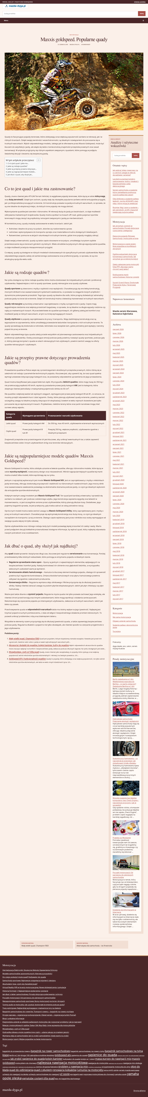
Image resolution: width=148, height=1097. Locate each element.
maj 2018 (116, 551)
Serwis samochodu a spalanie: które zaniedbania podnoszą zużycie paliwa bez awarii (125, 192)
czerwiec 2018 (118, 547)
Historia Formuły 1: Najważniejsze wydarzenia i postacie (25, 991)
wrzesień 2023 (118, 401)
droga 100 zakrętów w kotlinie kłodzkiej (37, 1055)
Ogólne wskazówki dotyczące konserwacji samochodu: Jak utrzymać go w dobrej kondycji (125, 256)
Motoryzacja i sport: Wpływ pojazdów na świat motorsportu (27, 1039)
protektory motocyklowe (94, 1067)
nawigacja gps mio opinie (115, 1063)
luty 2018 (116, 563)
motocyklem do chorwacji (26, 1063)
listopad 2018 (118, 527)
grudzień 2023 (118, 393)
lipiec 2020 (117, 500)
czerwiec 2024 (118, 381)
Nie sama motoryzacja (122, 617)
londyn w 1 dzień (88, 1059)
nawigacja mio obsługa (132, 1063)
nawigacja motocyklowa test (10, 1067)
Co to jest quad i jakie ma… (18, 163)
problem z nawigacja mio (73, 1066)
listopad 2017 (118, 575)
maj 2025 (116, 353)
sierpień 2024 (118, 373)
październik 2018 (120, 531)
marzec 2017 (118, 591)
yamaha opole (121, 1074)
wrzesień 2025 (118, 349)
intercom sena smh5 (122, 1055)
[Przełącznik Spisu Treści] (37, 160)
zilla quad (48, 1078)
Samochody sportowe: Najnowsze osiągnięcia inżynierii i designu (29, 980)
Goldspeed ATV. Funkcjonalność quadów (27, 659)
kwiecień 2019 (118, 519)
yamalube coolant (32, 1078)
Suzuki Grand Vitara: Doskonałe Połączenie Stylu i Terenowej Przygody (126, 284)
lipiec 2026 (117, 333)
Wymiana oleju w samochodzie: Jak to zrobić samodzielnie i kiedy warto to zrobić (35, 1036)
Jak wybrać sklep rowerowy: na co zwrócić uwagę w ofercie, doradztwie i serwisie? (125, 172)
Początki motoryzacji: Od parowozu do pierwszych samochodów (123, 875)
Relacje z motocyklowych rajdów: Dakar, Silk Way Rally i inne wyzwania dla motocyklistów (38, 1025)
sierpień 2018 (118, 539)
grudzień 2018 (118, 523)
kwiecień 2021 (118, 464)
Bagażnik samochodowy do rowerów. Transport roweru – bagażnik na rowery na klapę (38, 1011)
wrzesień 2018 (118, 535)
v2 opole (65, 1074)
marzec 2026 (118, 341)
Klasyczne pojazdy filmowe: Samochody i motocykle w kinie (125, 237)
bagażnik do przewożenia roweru (16, 1051)
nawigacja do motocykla (98, 1063)
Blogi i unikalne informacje (13, 1018)
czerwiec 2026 (118, 337)
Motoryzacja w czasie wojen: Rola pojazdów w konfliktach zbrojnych (124, 246)
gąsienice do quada (102, 1055)
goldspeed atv (62, 1055)
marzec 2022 (118, 420)
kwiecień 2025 (118, 357)
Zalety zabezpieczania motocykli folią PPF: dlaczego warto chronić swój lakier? (126, 266)
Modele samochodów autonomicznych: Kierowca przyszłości (27, 973)
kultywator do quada (71, 1059)
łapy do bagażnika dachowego (67, 1078)
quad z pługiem (43, 1070)
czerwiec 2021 (118, 456)
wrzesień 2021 (118, 444)
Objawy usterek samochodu (124, 621)
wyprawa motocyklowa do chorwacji (99, 1074)
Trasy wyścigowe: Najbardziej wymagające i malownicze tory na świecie (31, 1008)
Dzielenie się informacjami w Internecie (124, 911)
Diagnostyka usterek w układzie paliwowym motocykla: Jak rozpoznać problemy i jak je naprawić (42, 1022)
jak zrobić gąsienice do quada (27, 1058)
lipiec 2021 (117, 452)
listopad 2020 (118, 484)
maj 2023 (116, 404)
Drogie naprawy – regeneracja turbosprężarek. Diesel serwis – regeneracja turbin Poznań (39, 1015)
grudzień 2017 (118, 571)
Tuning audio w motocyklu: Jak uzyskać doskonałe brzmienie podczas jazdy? (33, 1004)
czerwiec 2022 (118, 412)
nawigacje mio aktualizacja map (27, 1067)
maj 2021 (116, 460)
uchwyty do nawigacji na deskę (15, 1074)
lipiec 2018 (117, 543)
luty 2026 (116, 345)
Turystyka (117, 631)
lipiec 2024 (117, 377)
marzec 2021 (118, 468)
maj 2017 (116, 583)
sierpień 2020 (118, 496)
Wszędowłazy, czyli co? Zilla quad (24, 652)
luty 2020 (116, 515)
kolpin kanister (54, 1058)
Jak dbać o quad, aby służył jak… (20, 174)
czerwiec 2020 (118, 504)
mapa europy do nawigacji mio (113, 1058)
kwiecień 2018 (118, 555)
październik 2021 (120, 440)
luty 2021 (116, 472)
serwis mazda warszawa (129, 1070)
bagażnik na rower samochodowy (50, 1051)
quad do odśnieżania (21, 1070)
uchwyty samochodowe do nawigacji (44, 1074)
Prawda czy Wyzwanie (122, 838)
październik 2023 (120, 397)
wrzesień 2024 (118, 369)
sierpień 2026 (118, 329)
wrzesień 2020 (118, 492)
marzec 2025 (118, 361)
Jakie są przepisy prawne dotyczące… (22, 169)
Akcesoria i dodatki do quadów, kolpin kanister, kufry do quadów (39, 645)
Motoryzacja (74, 35)
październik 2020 (120, 488)
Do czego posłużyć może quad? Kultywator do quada (24, 977)
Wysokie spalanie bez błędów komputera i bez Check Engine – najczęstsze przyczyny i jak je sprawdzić (126, 801)
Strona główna (140, 2)
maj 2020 (116, 508)
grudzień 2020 (118, 480)
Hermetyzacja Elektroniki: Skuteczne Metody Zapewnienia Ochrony (29, 970)
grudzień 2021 (118, 432)
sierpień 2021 (118, 448)
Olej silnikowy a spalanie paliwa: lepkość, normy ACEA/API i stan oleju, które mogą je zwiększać (126, 201)
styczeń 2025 (118, 365)
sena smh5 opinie (111, 1070)
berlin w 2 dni (14, 1055)
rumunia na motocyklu (90, 1070)
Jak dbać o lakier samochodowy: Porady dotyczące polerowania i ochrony (32, 994)
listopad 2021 (118, 436)
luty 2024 (116, 385)
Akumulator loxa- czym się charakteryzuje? (19, 984)
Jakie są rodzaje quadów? (17, 166)
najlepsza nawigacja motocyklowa (62, 1062)
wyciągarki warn (77, 1074)
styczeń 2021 (118, 476)
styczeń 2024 (118, 389)
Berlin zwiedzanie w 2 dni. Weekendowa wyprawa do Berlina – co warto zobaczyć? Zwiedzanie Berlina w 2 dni (124, 683)
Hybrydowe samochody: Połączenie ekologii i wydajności (126, 720)
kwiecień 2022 (118, 416)
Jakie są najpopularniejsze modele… (22, 172)
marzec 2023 (118, 408)
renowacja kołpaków (64, 1070)
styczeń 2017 (118, 599)
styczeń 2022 (118, 428)
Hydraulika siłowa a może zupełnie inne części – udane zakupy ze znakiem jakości (35, 1032)
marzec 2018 (118, 559)
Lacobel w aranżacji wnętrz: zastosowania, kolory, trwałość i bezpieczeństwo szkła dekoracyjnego (126, 182)
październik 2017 (120, 579)
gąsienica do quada (79, 1055)
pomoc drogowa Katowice (47, 1067)
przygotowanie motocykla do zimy (116, 1067)
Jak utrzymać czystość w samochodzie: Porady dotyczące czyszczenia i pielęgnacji (126, 228)
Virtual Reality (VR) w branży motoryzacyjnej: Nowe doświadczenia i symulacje (34, 987)
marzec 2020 (118, 512)
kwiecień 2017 (118, 587)
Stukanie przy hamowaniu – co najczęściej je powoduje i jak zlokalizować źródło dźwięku (125, 760)
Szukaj (142, 13)
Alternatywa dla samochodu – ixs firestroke (94, 944)
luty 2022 (116, 424)
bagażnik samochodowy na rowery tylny (87, 1051)
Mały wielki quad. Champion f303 (24, 638)
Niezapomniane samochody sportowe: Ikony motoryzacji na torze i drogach (33, 1001)
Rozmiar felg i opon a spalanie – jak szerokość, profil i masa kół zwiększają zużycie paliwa (126, 209)
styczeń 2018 (118, 567)
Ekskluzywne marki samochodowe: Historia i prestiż (126, 275)
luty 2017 (116, 595)
